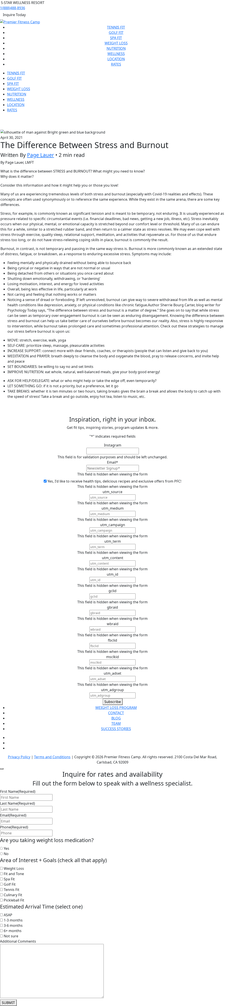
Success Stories (116, 728)
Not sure (11, 936)
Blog (116, 718)
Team (116, 723)
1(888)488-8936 (12, 8)
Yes (6, 848)
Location (116, 59)
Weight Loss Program (116, 707)
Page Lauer (40, 154)
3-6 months (13, 925)
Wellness (116, 53)
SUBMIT (8, 1002)
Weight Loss (116, 43)
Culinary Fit (13, 894)
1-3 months (13, 920)
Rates (116, 64)
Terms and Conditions (52, 756)
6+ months (13, 930)
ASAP (8, 914)
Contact (116, 712)
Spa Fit (116, 37)
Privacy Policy (19, 756)
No (6, 853)
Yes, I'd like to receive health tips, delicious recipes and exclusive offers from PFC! (114, 481)
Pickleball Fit (14, 900)
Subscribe (112, 701)
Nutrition (116, 48)
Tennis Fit (116, 27)
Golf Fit (116, 32)
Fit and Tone (14, 873)
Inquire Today (14, 14)
